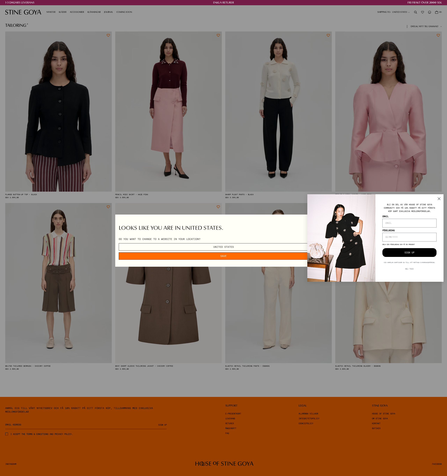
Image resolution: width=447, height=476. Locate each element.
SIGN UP (409, 252)
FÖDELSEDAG (388, 230)
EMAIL (385, 216)
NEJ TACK (409, 269)
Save (223, 256)
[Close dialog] (439, 199)
